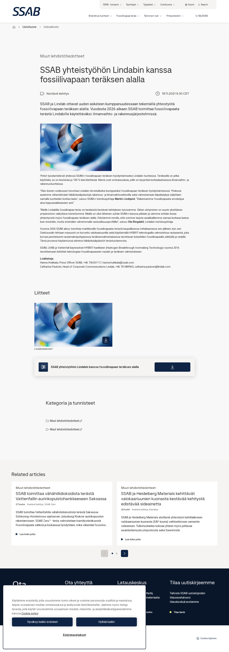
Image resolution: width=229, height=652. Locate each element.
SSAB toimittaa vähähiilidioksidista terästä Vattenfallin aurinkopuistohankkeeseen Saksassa (61, 496)
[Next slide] (124, 553)
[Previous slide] (104, 553)
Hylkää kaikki (106, 622)
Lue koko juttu (27, 534)
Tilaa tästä (179, 612)
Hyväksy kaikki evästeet (42, 622)
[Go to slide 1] (112, 553)
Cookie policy (29, 613)
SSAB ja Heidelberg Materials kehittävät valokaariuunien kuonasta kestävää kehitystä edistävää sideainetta (163, 498)
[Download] (172, 367)
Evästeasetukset (74, 635)
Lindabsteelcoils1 (43, 349)
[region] (74, 617)
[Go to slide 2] (116, 553)
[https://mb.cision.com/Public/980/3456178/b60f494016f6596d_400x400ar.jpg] (105, 340)
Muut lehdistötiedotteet (64, 421)
